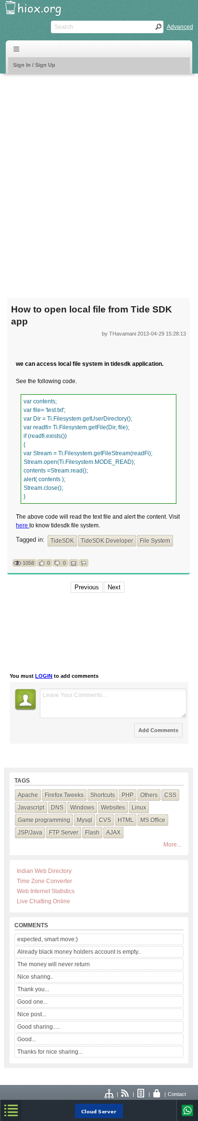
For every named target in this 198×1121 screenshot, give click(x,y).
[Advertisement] (99, 180)
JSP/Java (30, 832)
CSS (170, 795)
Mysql (84, 820)
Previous (86, 587)
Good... (26, 1039)
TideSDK (62, 540)
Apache (28, 795)
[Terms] (141, 1094)
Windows (82, 807)
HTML (126, 820)
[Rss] (125, 1094)
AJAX (113, 832)
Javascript (31, 807)
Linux (139, 807)
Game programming (44, 820)
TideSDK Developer (107, 540)
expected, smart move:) (47, 939)
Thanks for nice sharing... (50, 1051)
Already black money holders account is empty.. (79, 951)
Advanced (180, 27)
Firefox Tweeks (64, 795)
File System (155, 540)
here (22, 525)
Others (149, 795)
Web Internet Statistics (45, 891)
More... (172, 844)
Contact (177, 1094)
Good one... (32, 1001)
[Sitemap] (109, 1094)
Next (114, 587)
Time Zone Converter (44, 881)
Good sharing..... (38, 1026)
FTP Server (63, 832)
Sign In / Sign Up (34, 65)
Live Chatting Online (43, 901)
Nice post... (31, 1014)
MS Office (152, 820)
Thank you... (33, 989)
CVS (105, 820)
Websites (113, 807)
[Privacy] (157, 1094)
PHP (128, 795)
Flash (92, 832)
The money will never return (53, 964)
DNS (57, 807)
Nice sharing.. (35, 976)
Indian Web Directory (44, 871)
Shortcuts (102, 795)
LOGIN (43, 676)
